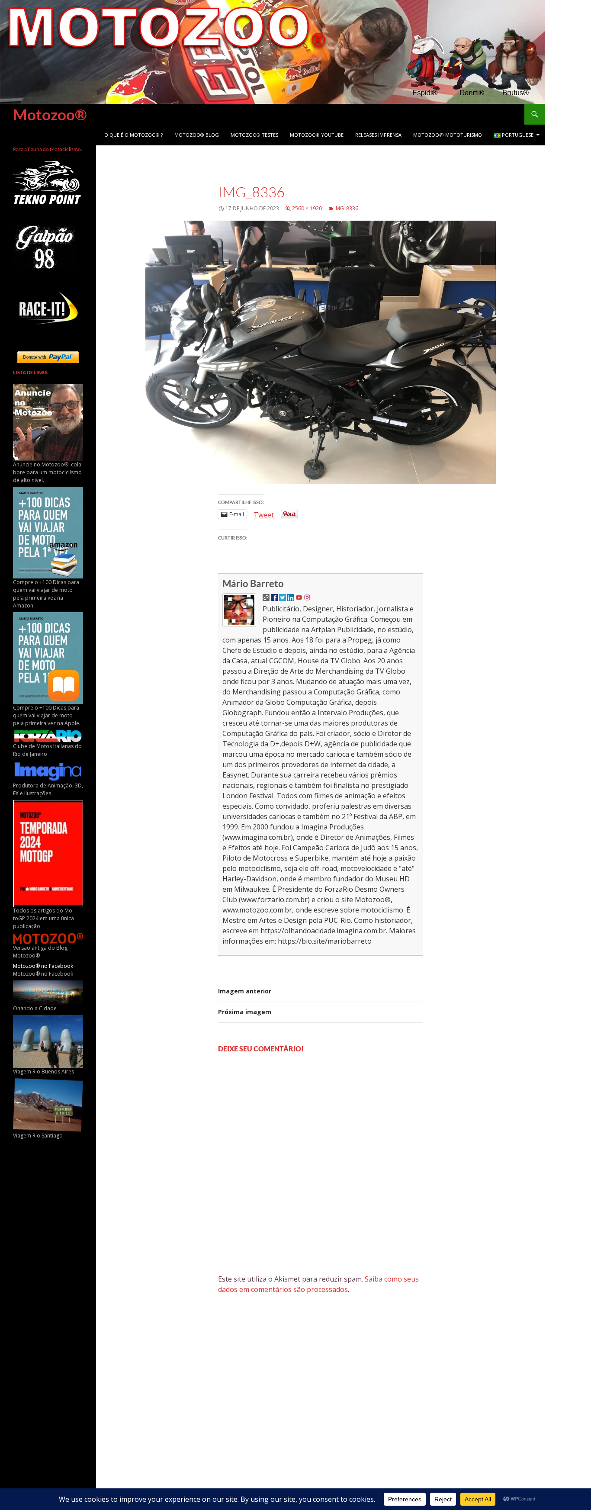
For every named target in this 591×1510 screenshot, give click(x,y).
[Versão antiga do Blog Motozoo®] (48, 937)
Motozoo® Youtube (317, 135)
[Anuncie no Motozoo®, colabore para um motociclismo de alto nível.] (48, 422)
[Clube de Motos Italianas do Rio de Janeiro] (48, 735)
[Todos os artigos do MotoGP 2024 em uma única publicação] (48, 853)
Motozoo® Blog (196, 135)
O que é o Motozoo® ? (133, 135)
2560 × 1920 (307, 208)
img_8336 (346, 208)
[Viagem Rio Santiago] (48, 1104)
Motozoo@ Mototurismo (447, 135)
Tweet (264, 513)
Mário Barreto (253, 583)
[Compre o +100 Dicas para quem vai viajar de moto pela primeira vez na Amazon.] (48, 532)
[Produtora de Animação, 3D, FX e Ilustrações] (48, 770)
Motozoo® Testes (254, 135)
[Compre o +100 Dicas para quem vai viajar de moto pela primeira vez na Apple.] (48, 657)
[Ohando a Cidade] (48, 992)
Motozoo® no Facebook (43, 966)
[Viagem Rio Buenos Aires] (48, 1040)
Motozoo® (50, 114)
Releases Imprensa (378, 135)
